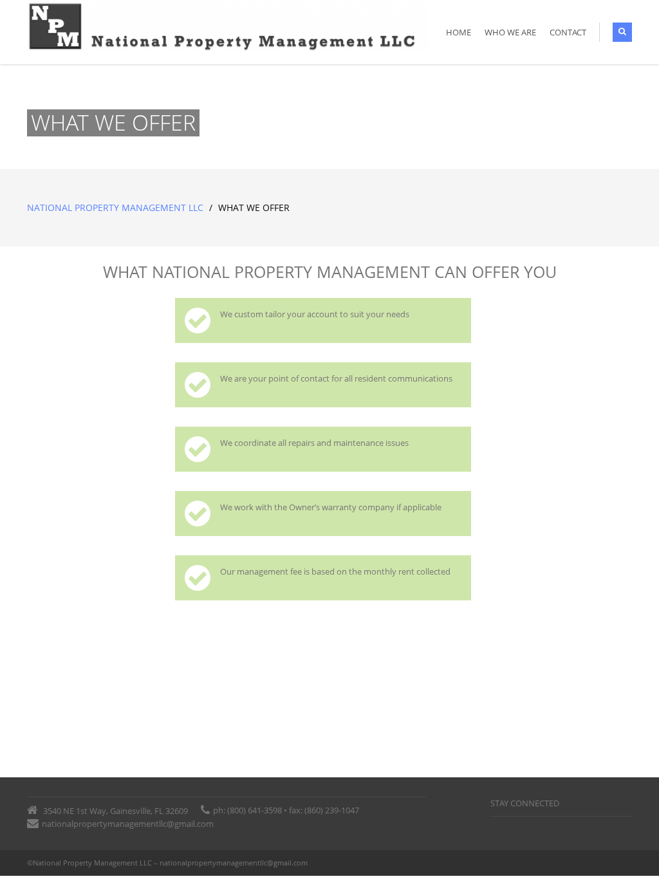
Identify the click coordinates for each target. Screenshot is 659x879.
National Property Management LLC (115, 207)
